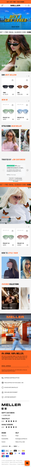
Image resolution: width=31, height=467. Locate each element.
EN (9, 446)
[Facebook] (2, 409)
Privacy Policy (19, 460)
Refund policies (5, 464)
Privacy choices (12, 464)
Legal (14, 460)
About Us (4, 435)
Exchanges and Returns (21, 438)
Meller (11, 460)
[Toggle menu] (2, 5)
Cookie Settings (20, 464)
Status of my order (20, 442)
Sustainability (5, 438)
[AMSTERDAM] (15, 331)
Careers (3, 442)
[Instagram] (6, 409)
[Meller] (15, 5)
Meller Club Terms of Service (16, 462)
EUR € (15, 446)
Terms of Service (5, 462)
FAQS (16, 435)
